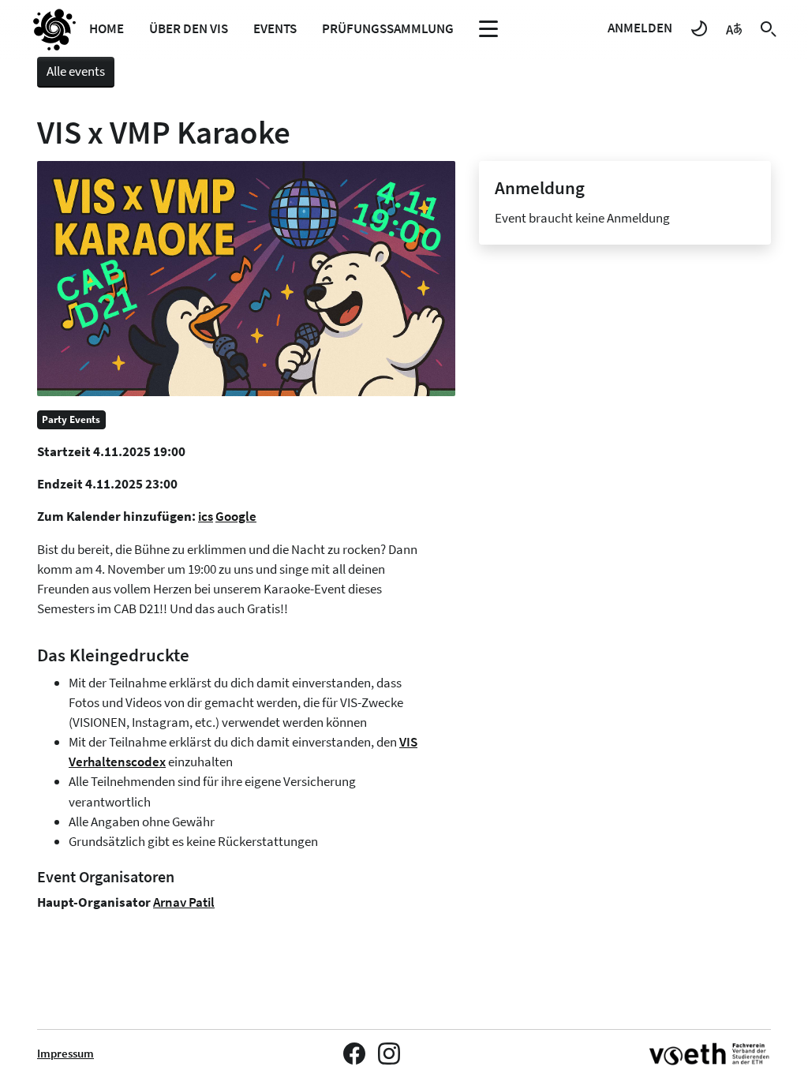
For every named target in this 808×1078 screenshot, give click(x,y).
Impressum (65, 1053)
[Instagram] (389, 1053)
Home (106, 28)
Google (235, 516)
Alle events (76, 71)
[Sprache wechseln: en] (734, 27)
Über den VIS (188, 28)
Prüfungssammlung (388, 28)
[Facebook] (354, 1053)
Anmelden (640, 27)
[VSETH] (710, 1053)
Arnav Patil (184, 902)
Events (275, 28)
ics (205, 516)
